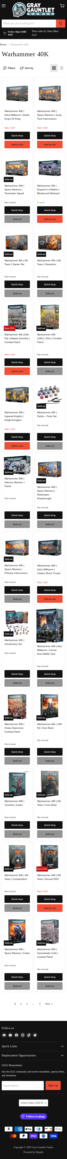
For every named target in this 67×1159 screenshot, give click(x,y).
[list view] (61, 68)
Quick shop (17, 135)
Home (3, 44)
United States (32, 1103)
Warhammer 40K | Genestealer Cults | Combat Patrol (47, 953)
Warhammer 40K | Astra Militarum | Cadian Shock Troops (48, 569)
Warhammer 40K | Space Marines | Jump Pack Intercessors (49, 115)
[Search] (60, 24)
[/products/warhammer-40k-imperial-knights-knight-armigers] (17, 395)
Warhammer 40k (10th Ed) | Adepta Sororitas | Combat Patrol (17, 338)
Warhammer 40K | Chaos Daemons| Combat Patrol (14, 728)
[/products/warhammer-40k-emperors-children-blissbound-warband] (49, 168)
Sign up (53, 1085)
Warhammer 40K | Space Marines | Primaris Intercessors (15, 569)
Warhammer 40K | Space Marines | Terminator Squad (14, 189)
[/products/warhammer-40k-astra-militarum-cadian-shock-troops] (49, 548)
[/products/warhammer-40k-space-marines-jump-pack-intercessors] (49, 93)
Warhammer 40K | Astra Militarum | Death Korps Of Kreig (16, 115)
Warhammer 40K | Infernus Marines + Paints (14, 482)
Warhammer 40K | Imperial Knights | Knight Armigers (14, 416)
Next (48, 1004)
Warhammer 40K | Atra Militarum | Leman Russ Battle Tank (49, 650)
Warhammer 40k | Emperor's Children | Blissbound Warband (48, 189)
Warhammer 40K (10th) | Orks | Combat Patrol (49, 338)
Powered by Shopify (33, 1152)
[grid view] (54, 68)
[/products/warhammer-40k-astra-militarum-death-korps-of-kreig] (17, 93)
